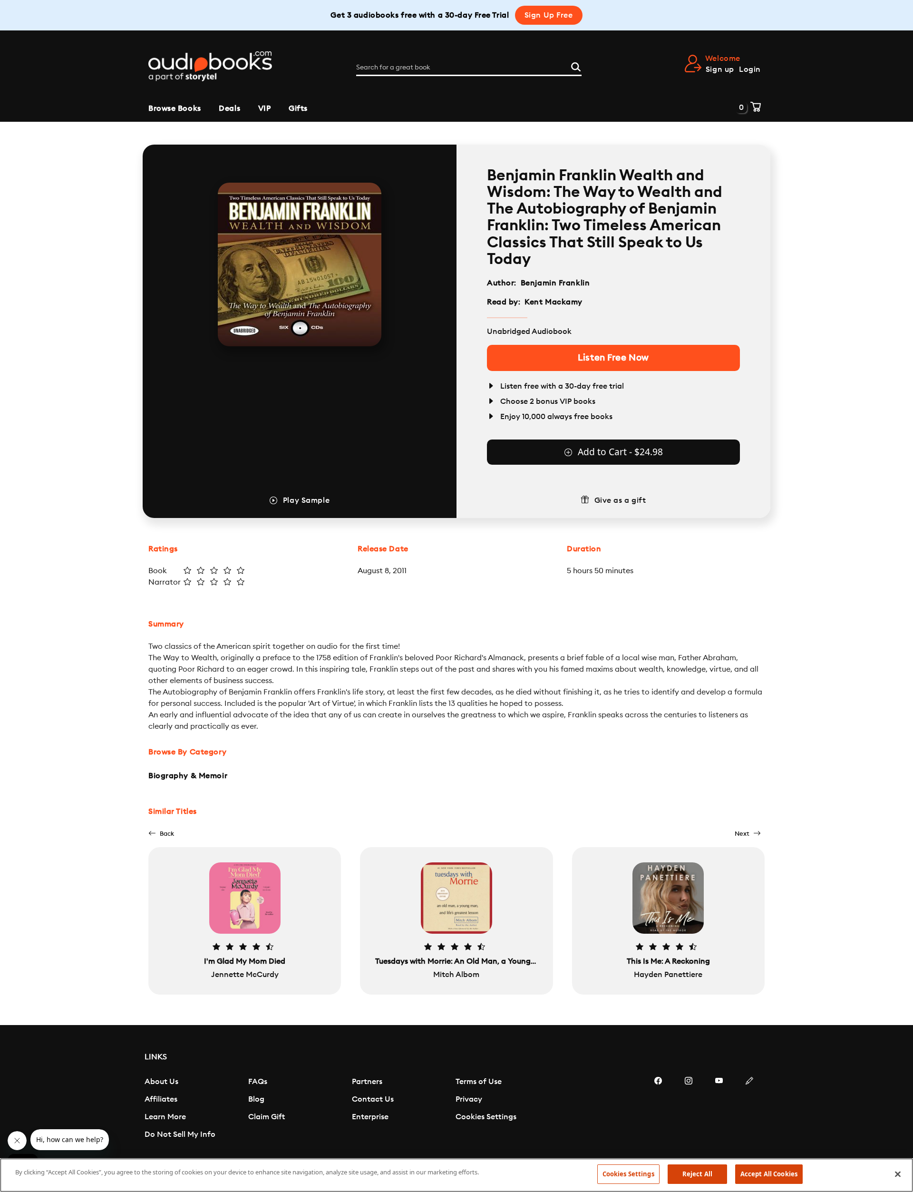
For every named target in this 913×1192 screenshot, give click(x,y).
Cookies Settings (486, 1117)
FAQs (257, 1081)
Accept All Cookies (768, 1174)
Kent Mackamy (553, 302)
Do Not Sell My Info (180, 1134)
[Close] (897, 1173)
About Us (161, 1081)
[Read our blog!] (749, 1109)
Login (750, 69)
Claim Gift (266, 1117)
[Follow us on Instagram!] (688, 1109)
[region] (456, 1175)
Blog (256, 1099)
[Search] (575, 65)
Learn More (165, 1117)
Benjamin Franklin (555, 283)
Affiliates (161, 1099)
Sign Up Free (548, 15)
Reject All (697, 1174)
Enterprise (370, 1117)
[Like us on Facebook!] (658, 1109)
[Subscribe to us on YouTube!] (719, 1109)
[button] (161, 834)
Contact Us (373, 1099)
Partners (367, 1081)
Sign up (720, 69)
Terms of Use (479, 1081)
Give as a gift (620, 500)
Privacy (469, 1099)
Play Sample (306, 500)
